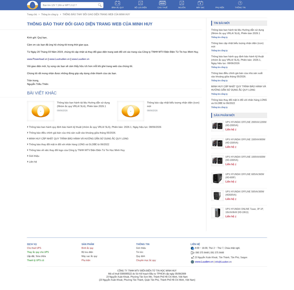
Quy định (140, 256)
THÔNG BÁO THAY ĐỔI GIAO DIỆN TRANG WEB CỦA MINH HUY (96, 14)
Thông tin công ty (49, 14)
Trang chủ (32, 14)
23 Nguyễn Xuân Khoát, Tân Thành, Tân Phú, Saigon (221, 257)
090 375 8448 (202, 252)
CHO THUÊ (162, 7)
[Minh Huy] (32, 5)
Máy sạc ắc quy (89, 256)
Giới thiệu (141, 248)
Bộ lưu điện (87, 252)
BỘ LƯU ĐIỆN (141, 7)
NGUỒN (181, 7)
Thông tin (240, 7)
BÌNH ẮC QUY (118, 7)
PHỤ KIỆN (219, 7)
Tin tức (139, 252)
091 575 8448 (217, 252)
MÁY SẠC (200, 7)
